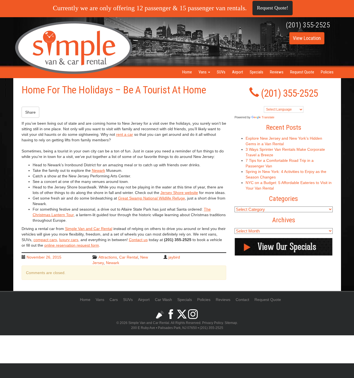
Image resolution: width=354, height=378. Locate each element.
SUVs (221, 72)
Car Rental (128, 257)
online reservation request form (71, 245)
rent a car (124, 134)
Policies (327, 72)
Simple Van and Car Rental (88, 228)
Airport (237, 72)
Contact (242, 299)
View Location (307, 38)
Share (30, 112)
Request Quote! (272, 8)
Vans (203, 72)
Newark (112, 262)
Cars (114, 299)
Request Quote (302, 72)
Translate (268, 117)
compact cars (45, 239)
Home (187, 72)
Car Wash (163, 299)
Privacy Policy (212, 323)
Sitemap (231, 323)
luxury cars (68, 239)
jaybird (174, 257)
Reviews (276, 72)
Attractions (107, 257)
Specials (256, 72)
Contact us (138, 239)
